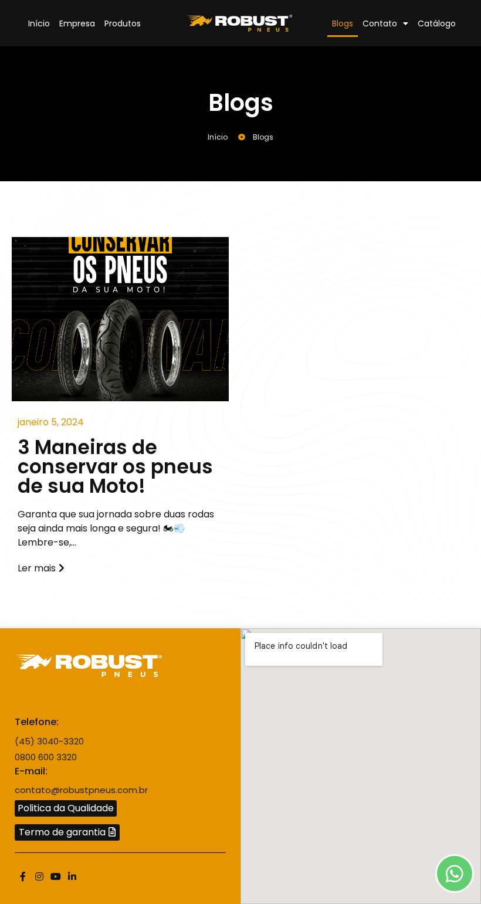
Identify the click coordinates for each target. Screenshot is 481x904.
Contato (380, 23)
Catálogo (437, 23)
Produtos (122, 23)
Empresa (77, 23)
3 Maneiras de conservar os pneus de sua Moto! (115, 467)
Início (39, 23)
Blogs (342, 23)
